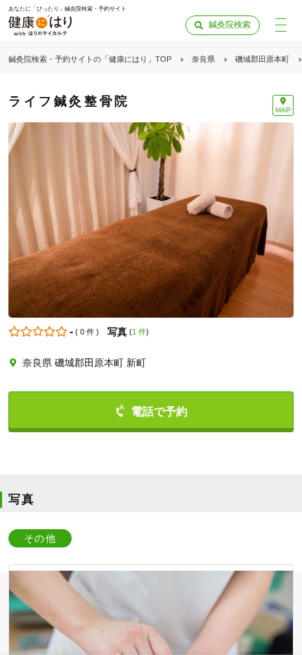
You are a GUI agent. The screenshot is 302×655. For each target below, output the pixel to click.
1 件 (139, 332)
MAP (283, 110)
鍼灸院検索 (230, 25)
